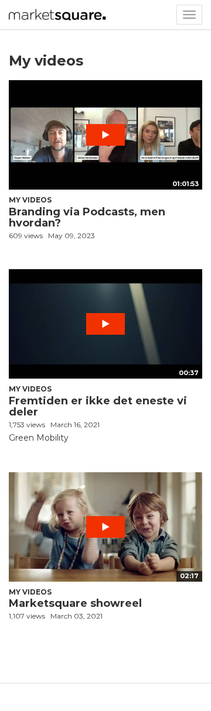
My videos (30, 199)
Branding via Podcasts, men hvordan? (87, 217)
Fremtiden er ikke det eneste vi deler (98, 406)
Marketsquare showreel (75, 603)
